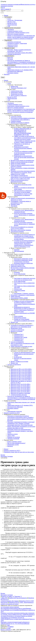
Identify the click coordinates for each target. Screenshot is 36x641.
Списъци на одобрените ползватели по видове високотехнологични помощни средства (24, 153)
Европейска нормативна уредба (23, 260)
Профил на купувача (10, 65)
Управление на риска (17, 94)
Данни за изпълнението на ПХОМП (24, 313)
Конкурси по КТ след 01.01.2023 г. (20, 388)
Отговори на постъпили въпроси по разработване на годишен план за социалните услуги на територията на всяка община (24, 237)
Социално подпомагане (14, 42)
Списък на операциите (17, 342)
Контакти (6, 74)
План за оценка (18, 316)
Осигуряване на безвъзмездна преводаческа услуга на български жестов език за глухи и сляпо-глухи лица (23, 177)
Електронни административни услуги (18, 32)
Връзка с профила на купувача (19, 361)
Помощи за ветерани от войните (20, 122)
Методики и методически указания (21, 230)
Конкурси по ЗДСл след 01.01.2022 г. (21, 375)
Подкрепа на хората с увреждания (17, 43)
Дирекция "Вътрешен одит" (19, 88)
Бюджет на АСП (12, 23)
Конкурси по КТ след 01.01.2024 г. (20, 387)
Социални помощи (16, 116)
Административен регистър (19, 394)
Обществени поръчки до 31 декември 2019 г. (20, 70)
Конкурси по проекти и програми (20, 393)
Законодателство (12, 24)
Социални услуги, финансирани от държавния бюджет (24, 211)
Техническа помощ (19, 290)
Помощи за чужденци (13, 437)
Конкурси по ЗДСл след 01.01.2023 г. (21, 373)
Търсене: (3, 10)
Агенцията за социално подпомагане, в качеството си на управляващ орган (22, 325)
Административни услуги (14, 31)
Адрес (8, 625)
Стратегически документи (21, 261)
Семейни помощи (16, 121)
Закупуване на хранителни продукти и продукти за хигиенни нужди (24, 279)
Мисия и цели (11, 21)
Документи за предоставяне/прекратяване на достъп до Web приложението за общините (23, 193)
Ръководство (14, 86)
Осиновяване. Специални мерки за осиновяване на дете (21, 202)
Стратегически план (16, 91)
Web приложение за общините (22, 190)
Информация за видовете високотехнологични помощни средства (23, 148)
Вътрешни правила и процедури (23, 263)
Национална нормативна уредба (23, 258)
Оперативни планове (17, 92)
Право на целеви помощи (18, 163)
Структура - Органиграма (14, 20)
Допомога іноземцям (13, 438)
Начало (6, 15)
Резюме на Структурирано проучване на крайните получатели (24, 319)
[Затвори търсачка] (3, 12)
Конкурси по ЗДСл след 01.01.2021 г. (21, 379)
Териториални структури (14, 411)
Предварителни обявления (15, 71)
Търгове (23, 623)
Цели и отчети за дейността (19, 95)
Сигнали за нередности (14, 54)
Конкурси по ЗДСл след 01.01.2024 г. (21, 372)
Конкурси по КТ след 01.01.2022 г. (20, 390)
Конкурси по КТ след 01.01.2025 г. (20, 385)
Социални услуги (12, 46)
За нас (9, 18)
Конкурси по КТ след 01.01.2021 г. (20, 391)
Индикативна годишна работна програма (22, 267)
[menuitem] (21, 18)
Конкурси (10, 57)
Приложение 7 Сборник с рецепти (24, 293)
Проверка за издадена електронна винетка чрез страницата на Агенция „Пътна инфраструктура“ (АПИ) (23, 172)
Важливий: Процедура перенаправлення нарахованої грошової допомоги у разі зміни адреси (20, 431)
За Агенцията (8, 17)
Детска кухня (18, 289)
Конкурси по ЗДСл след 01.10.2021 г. (21, 376)
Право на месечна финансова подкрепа (22, 162)
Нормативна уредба (16, 328)
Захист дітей (10, 435)
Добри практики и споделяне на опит (21, 346)
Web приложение (19, 251)
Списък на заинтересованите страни (24, 352)
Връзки (27, 623)
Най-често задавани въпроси (15, 34)
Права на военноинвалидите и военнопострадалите (19, 180)
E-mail (8, 628)
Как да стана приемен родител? (16, 443)
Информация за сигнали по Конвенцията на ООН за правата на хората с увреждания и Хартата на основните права (24, 309)
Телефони (11, 626)
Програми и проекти (7, 622)
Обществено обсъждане (17, 264)
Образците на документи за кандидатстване (22, 144)
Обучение (10, 59)
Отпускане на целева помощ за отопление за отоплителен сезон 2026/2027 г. (23, 118)
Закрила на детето (12, 45)
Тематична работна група (18, 266)
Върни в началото (6, 629)
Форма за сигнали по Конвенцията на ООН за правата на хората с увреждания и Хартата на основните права (24, 303)
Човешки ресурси (9, 56)
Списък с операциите (17, 269)
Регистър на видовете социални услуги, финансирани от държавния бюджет (24, 215)
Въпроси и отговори (16, 331)
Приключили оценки (20, 317)
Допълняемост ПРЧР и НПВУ (19, 298)
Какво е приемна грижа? (14, 441)
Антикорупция (17, 622)
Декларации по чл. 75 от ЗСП (12, 623)
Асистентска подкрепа (17, 231)
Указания (16, 249)
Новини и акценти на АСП (12, 413)
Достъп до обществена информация (19, 619)
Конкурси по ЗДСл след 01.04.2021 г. (21, 378)
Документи (10, 29)
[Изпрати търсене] (22, 11)
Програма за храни (9, 48)
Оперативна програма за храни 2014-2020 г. (19, 52)
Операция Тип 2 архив (20, 337)
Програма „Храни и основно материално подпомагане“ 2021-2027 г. (19, 50)
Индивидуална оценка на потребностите (22, 160)
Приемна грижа (15, 204)
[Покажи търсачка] (1, 12)
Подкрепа (17, 272)
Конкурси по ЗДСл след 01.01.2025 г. (21, 370)
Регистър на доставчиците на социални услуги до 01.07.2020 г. (22, 227)
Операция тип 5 (18, 340)
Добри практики (15, 296)
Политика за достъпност (14, 616)
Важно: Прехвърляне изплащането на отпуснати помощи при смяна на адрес (21, 427)
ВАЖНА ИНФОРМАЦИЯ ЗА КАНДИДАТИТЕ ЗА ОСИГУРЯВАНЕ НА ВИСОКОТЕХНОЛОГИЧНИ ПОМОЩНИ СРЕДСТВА (22, 131)
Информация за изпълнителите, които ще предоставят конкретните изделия (24, 157)
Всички (3, 455)
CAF (8, 26)
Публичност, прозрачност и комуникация (22, 295)
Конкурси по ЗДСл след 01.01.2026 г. (21, 369)
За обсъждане (18, 357)
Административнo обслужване (12, 28)
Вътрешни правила (12, 73)
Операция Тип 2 (18, 335)
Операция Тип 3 (18, 339)
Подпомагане (8, 40)
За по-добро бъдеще (19, 274)
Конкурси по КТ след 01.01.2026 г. (20, 384)
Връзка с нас (14, 322)
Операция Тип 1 (18, 334)
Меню (2, 77)
